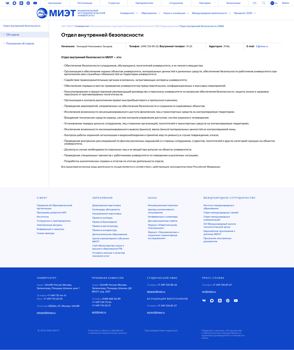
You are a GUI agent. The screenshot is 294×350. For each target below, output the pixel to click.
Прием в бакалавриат (104, 221)
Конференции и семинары (163, 216)
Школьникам (54, 3)
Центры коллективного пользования (161, 211)
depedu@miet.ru (156, 291)
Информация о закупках (50, 229)
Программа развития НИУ (52, 212)
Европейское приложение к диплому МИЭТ (219, 233)
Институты (43, 216)
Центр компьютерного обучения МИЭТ (110, 240)
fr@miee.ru (262, 46)
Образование (102, 198)
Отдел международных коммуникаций (217, 218)
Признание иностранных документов (218, 240)
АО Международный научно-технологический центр (220, 225)
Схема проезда (45, 233)
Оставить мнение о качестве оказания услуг (108, 254)
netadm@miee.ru (46, 313)
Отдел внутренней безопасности (21, 25)
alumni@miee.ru (156, 312)
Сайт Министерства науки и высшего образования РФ (108, 247)
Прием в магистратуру (105, 226)
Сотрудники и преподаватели (54, 220)
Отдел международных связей (221, 212)
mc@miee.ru (209, 291)
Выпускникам (233, 3)
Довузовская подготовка (106, 205)
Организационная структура (106, 26)
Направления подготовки (106, 213)
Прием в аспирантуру (104, 230)
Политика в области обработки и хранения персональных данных (107, 331)
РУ (272, 3)
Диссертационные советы (162, 220)
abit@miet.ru (99, 312)
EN (276, 3)
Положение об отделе (20, 43)
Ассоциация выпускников (167, 298)
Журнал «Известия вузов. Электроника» (162, 226)
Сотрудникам (176, 3)
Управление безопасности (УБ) (141, 26)
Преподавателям (144, 3)
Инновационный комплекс (163, 205)
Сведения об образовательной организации (54, 207)
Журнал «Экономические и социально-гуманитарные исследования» (163, 235)
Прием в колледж (102, 217)
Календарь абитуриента (106, 209)
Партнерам (205, 3)
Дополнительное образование (109, 234)
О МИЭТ (42, 198)
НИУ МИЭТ (67, 26)
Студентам (114, 3)
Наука (152, 198)
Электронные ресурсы (49, 224)
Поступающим (84, 3)
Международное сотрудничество (229, 198)
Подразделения (169, 26)
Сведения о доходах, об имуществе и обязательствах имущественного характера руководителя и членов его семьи (223, 334)
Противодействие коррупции (161, 330)
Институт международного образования (219, 207)
